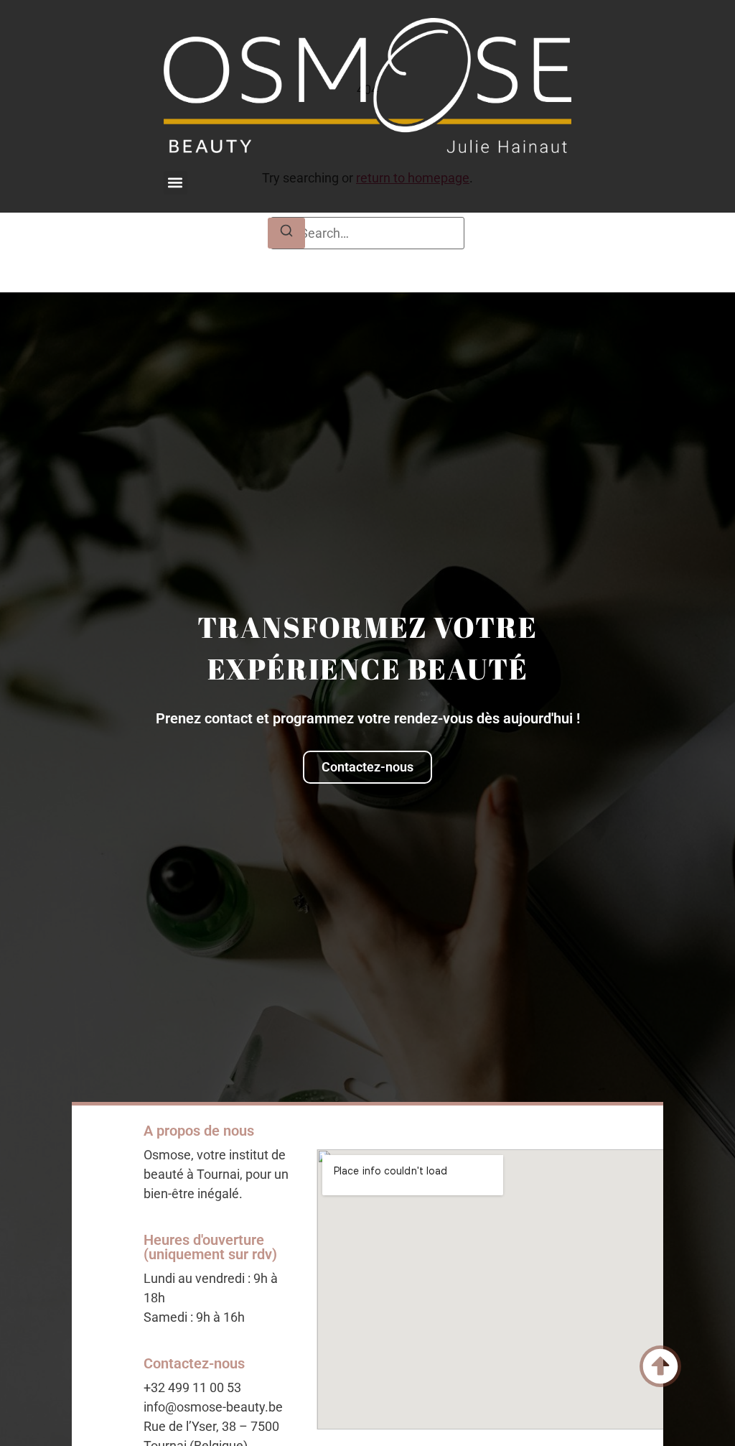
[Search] (286, 233)
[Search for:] (367, 233)
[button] (175, 183)
